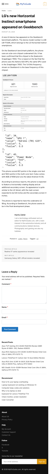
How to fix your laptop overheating (15, 382)
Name (5, 307)
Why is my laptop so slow (11, 391)
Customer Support (9, 432)
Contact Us (6, 435)
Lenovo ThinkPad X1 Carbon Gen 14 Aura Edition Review (23, 358)
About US (5, 416)
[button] (45, 4)
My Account (6, 429)
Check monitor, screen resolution (14, 397)
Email (5, 317)
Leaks (20, 239)
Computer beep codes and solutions (15, 388)
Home (4, 10)
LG (37, 239)
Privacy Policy (7, 419)
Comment (6, 284)
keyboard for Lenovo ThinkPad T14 (15, 394)
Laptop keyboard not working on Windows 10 (19, 385)
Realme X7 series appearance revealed (19, 251)
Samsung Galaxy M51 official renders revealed (22, 258)
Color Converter (8, 400)
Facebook (5, 445)
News (25, 239)
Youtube (5, 451)
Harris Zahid (20, 215)
